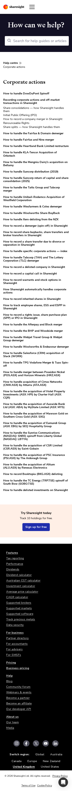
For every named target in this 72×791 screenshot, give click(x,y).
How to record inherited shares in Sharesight (32, 299)
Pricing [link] (11, 662)
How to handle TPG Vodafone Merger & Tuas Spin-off (36, 364)
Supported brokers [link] (18, 603)
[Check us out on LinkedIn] (55, 743)
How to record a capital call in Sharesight (30, 273)
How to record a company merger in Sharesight (32, 119)
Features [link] (12, 553)
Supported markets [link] (19, 608)
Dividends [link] (12, 569)
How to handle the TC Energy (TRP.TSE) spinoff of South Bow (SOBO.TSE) (35, 482)
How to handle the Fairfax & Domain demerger (33, 133)
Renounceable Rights (16, 123)
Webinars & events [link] (19, 692)
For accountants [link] (17, 644)
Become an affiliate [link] (19, 703)
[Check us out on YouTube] (45, 743)
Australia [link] (56, 754)
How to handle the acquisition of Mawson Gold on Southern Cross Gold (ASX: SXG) (35, 415)
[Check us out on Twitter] (36, 743)
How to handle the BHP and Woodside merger (33, 331)
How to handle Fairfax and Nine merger (28, 140)
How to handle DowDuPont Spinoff (26, 93)
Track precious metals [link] (20, 619)
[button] (63, 782)
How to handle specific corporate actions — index (35, 251)
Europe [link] (32, 761)
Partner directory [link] (17, 638)
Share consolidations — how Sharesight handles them (33, 109)
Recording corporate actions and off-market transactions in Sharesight (31, 101)
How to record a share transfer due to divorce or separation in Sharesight (34, 243)
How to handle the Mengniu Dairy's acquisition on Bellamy (35, 163)
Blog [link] (9, 681)
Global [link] (39, 754)
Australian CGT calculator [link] (23, 580)
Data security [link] (15, 625)
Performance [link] (14, 564)
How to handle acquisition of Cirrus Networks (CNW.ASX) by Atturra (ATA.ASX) (32, 383)
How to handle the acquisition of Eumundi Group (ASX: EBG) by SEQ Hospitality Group (34, 424)
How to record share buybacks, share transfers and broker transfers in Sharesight (36, 233)
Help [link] (9, 676)
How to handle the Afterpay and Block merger (32, 324)
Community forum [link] (18, 687)
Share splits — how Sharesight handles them (31, 127)
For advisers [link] (14, 649)
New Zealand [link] (51, 761)
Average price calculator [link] (22, 591)
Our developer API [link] (18, 709)
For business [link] (15, 633)
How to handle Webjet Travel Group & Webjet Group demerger (32, 338)
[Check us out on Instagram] (16, 743)
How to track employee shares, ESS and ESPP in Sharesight (34, 306)
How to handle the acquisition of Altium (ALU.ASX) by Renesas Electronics (29, 466)
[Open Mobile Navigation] (32, 7)
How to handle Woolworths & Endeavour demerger (36, 347)
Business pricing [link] (17, 668)
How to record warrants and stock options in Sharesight (32, 281)
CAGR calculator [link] (17, 597)
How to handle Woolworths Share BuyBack (31, 213)
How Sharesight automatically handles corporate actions (34, 291)
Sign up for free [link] (36, 527)
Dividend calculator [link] (19, 575)
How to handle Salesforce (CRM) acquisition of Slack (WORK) (33, 354)
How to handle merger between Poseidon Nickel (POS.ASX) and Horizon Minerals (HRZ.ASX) (34, 373)
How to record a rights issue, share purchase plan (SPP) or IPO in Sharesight (35, 316)
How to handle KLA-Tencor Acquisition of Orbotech (30, 154)
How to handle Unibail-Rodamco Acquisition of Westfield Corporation (33, 198)
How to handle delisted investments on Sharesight (35, 490)
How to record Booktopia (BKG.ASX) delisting (32, 474)
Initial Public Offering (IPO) (20, 115)
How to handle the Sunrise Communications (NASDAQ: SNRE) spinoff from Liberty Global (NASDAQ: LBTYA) (32, 436)
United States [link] (50, 767)
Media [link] (10, 728)
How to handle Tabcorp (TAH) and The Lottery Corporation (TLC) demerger (33, 259)
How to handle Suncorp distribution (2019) (30, 172)
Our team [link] (12, 722)
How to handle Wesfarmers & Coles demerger (32, 206)
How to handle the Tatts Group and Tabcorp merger (31, 189)
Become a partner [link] (18, 698)
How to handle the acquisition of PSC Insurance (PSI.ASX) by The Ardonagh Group (34, 456)
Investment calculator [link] (20, 586)
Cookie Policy (44, 785)
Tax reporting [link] (15, 558)
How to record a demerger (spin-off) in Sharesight (35, 226)
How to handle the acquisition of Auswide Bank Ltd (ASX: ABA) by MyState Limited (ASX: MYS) (34, 405)
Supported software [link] (19, 614)
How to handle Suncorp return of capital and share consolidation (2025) (35, 179)
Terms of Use (28, 785)
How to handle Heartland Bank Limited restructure (36, 146)
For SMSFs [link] (13, 655)
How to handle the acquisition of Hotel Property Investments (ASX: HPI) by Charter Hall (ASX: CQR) (34, 394)
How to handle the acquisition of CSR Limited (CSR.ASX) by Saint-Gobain (32, 447)
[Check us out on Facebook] (26, 743)
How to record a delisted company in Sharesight (34, 267)
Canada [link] (16, 761)
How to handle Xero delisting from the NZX (30, 219)
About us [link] (12, 717)
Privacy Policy (60, 776)
